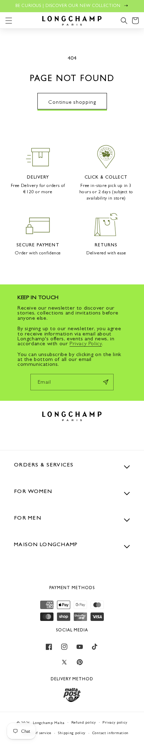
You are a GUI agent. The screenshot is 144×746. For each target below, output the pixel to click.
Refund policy (83, 722)
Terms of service (36, 733)
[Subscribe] (105, 382)
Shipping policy (72, 733)
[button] (8, 20)
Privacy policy (114, 722)
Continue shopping (72, 102)
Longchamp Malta (49, 722)
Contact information (110, 733)
